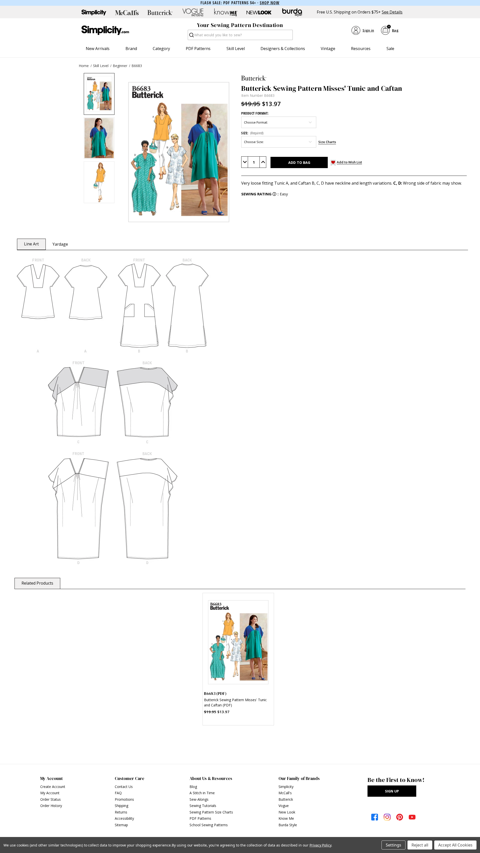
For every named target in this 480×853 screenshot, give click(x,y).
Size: (252, 133)
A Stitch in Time (202, 792)
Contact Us (124, 786)
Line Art (31, 244)
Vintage (328, 48)
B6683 (137, 65)
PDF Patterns (198, 48)
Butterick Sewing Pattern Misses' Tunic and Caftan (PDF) (235, 702)
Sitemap (121, 824)
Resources (360, 48)
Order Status (50, 799)
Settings (393, 845)
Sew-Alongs (199, 799)
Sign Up (392, 791)
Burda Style (287, 824)
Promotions (124, 799)
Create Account (52, 786)
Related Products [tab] (37, 583)
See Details (392, 12)
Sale (390, 48)
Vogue (283, 805)
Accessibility (124, 818)
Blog (193, 786)
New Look (286, 812)
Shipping (121, 805)
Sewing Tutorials (203, 805)
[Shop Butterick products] (160, 12)
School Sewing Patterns (209, 824)
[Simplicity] (105, 30)
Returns (121, 812)
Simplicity (286, 786)
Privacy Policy (320, 845)
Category (161, 48)
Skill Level (235, 48)
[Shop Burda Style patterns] (292, 12)
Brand (131, 48)
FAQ (118, 792)
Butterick (285, 799)
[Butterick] (354, 78)
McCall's (285, 792)
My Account (50, 792)
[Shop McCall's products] (127, 12)
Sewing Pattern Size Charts (211, 812)
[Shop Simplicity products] (94, 12)
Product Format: (255, 113)
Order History (51, 805)
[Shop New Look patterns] (259, 12)
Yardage (60, 244)
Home (84, 65)
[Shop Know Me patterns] (226, 12)
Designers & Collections (282, 48)
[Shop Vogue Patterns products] (193, 12)
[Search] (191, 36)
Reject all (420, 845)
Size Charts (327, 142)
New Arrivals (98, 48)
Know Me (286, 818)
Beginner (120, 65)
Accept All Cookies (455, 845)
